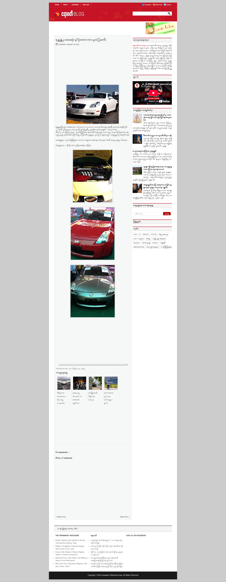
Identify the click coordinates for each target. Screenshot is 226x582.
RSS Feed (159, 4)
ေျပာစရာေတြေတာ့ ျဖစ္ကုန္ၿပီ (144, 151)
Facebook (148, 4)
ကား (70, 368)
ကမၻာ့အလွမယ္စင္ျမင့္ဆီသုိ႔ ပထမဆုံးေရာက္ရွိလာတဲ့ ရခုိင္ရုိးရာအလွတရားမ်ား (158, 117)
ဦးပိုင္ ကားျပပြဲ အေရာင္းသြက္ (79, 145)
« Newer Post (61, 517)
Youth (154, 234)
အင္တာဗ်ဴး (162, 243)
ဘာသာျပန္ (146, 243)
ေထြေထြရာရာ (166, 247)
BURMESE (75, 4)
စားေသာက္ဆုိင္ (138, 239)
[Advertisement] (92, 67)
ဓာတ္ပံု (83, 368)
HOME (57, 4)
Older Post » (124, 517)
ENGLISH (86, 4)
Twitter (168, 4)
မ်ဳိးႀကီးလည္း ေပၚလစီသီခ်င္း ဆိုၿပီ (158, 135)
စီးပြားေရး (76, 368)
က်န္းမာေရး (163, 234)
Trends (146, 234)
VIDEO (65, 4)
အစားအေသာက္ (138, 247)
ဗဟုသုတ (136, 243)
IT (139, 234)
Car (66, 368)
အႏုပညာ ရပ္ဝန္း (152, 247)
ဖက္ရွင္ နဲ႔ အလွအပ (159, 239)
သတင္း (155, 243)
